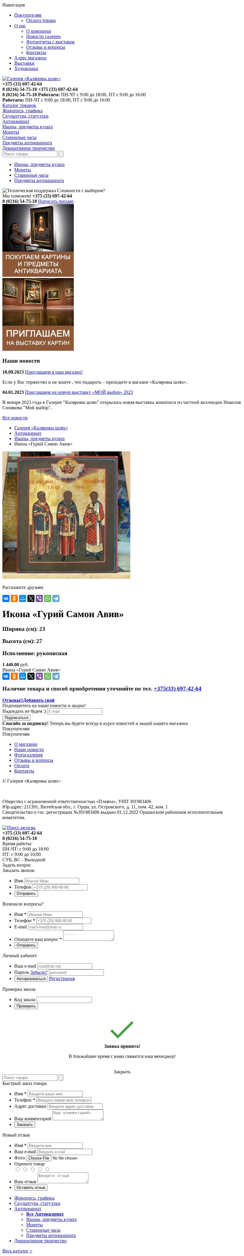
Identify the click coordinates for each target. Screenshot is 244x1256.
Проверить (26, 1006)
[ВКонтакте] (6, 598)
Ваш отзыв (25, 1181)
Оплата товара (41, 20)
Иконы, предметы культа (39, 164)
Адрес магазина (30, 57)
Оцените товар (29, 1163)
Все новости (15, 417)
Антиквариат (27, 433)
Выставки (24, 63)
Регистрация (62, 978)
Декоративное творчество (40, 1240)
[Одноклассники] (14, 598)
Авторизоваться (31, 979)
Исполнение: (18, 653)
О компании (38, 31)
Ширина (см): (20, 629)
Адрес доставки (30, 1106)
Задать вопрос (16, 865)
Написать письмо (55, 201)
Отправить (26, 893)
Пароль (31, 972)
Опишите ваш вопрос (38, 939)
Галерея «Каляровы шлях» (41, 427)
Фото (19, 1157)
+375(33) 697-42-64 (177, 688)
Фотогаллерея (28, 754)
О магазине (25, 744)
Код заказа (24, 999)
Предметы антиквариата (39, 180)
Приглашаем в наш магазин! (54, 372)
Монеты (22, 169)
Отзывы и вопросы (45, 47)
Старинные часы (31, 175)
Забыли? (39, 972)
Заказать (25, 1124)
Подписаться (16, 717)
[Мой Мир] (22, 598)
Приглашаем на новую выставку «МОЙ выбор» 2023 (79, 392)
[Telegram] (56, 598)
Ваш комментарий (32, 1118)
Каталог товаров (19, 105)
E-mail (20, 926)
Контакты (36, 52)
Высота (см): (18, 641)
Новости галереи (43, 36)
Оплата (21, 765)
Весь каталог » (17, 1250)
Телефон (23, 887)
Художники (26, 68)
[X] (31, 598)
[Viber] (39, 598)
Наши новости (29, 749)
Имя (18, 880)
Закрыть (122, 1071)
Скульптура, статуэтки (37, 1203)
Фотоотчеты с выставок (50, 41)
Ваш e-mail (25, 966)
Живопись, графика (34, 1197)
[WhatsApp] (47, 598)
